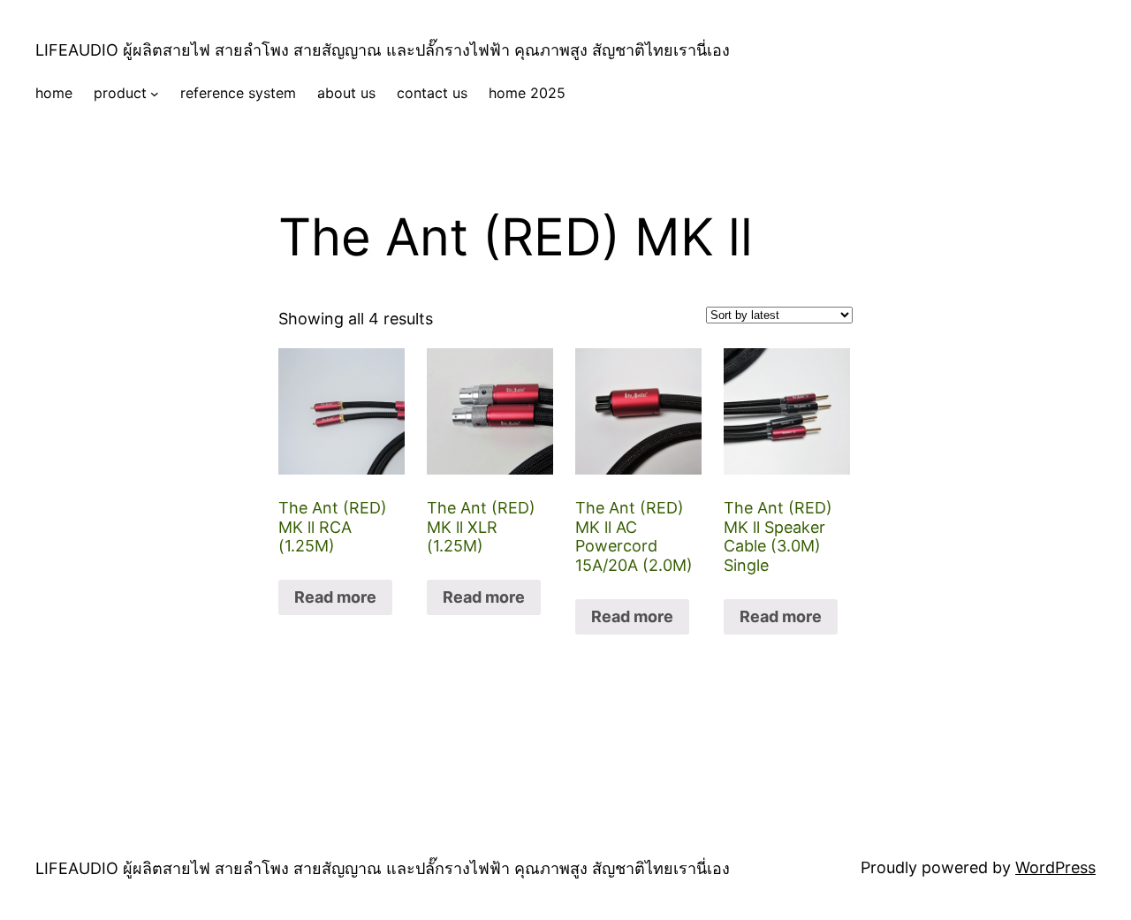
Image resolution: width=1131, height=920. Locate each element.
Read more (335, 597)
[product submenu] (154, 93)
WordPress (1055, 867)
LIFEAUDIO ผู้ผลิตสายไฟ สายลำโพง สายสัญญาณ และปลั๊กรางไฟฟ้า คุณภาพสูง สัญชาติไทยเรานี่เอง (382, 50)
